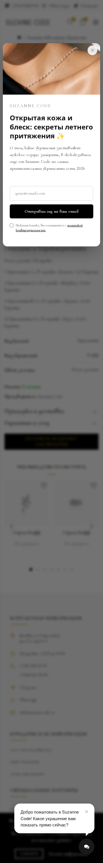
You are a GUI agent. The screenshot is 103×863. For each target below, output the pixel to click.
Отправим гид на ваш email (52, 211)
